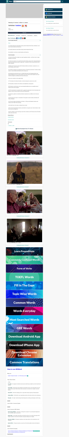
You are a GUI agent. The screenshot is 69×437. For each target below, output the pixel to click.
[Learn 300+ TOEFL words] (24, 280)
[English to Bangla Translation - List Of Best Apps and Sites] (27, 376)
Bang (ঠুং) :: (10, 397)
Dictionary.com (24, 35)
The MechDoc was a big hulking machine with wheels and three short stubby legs (24, 395)
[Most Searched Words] (24, 323)
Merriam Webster (30, 35)
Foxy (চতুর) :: (10, 383)
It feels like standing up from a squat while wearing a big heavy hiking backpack (23, 392)
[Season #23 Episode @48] (38, 431)
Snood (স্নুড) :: (10, 387)
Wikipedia (35, 35)
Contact (61, 35)
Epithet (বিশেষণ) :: (11, 423)
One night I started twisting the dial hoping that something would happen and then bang (24, 397)
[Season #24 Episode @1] (34, 431)
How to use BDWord (14, 369)
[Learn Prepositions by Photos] (24, 255)
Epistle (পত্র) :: (10, 415)
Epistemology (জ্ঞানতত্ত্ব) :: (12, 411)
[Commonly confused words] (24, 263)
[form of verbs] (24, 272)
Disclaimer (58, 35)
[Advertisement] (24, 11)
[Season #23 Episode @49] (36, 431)
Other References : (11, 35)
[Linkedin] (21, 38)
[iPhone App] (24, 349)
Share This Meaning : (12, 38)
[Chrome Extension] (24, 357)
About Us (50, 35)
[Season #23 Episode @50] (35, 431)
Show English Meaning (24, 40)
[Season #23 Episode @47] (39, 431)
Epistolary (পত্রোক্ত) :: (11, 419)
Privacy (54, 35)
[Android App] (24, 340)
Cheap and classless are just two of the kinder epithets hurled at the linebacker (24, 423)
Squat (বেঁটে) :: (10, 392)
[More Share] (25, 38)
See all (9, 400)
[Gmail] (23, 38)
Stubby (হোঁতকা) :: (11, 395)
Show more (24, 32)
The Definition (18, 35)
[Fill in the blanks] (24, 289)
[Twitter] (19, 38)
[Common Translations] (24, 366)
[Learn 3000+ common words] (24, 306)
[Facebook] (17, 38)
